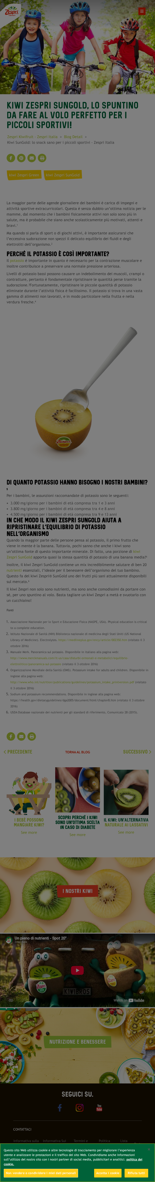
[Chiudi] (149, 1149)
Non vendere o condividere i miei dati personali (41, 1173)
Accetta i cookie (107, 1173)
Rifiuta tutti (136, 1173)
